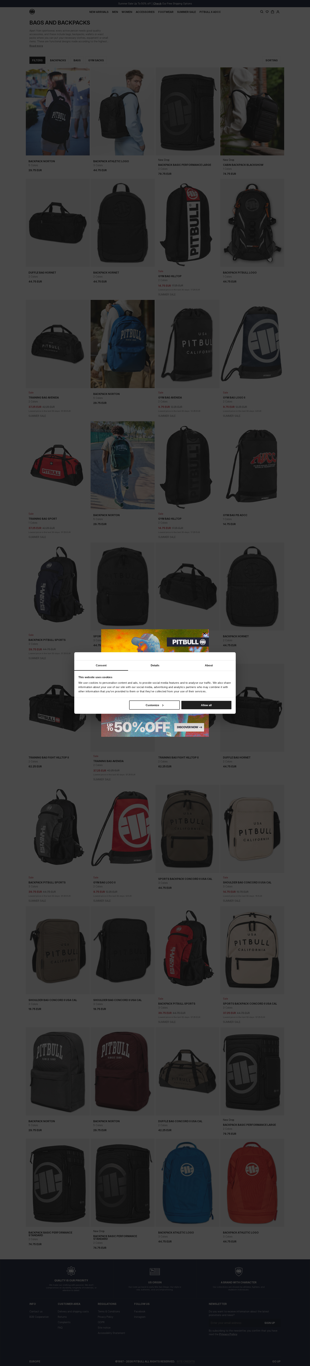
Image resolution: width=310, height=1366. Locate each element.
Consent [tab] (101, 665)
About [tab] (209, 665)
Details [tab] (155, 665)
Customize (152, 704)
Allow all (206, 704)
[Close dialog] (204, 633)
